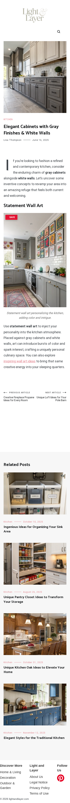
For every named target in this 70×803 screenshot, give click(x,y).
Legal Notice (39, 782)
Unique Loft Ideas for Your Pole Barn (51, 396)
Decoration (8, 777)
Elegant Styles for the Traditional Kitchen (34, 738)
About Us (36, 777)
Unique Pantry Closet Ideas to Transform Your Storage (33, 599)
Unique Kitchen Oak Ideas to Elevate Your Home (34, 670)
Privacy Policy (40, 788)
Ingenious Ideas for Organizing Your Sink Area (33, 529)
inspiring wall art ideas (20, 361)
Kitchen (8, 119)
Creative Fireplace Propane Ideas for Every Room (19, 396)
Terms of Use (39, 793)
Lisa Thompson (13, 140)
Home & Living (10, 772)
